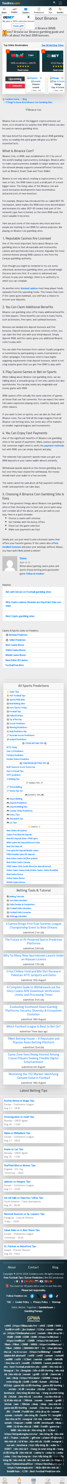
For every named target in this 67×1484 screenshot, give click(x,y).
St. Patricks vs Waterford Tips (20, 1246)
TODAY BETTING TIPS (34, 743)
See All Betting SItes (53, 45)
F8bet (16, 1344)
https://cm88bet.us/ (51, 1344)
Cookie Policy (22, 1302)
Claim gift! (18, 26)
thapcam (18, 1422)
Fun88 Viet (28, 1411)
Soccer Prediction (33, 1277)
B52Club (54, 1381)
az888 (49, 1359)
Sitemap (56, 1302)
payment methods (54, 445)
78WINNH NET (31, 1348)
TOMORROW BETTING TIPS (34, 763)
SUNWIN (37, 1363)
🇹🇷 (26, 1281)
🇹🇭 (46, 1281)
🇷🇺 (36, 1281)
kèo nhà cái (15, 1374)
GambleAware (46, 1307)
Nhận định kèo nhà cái (47, 1467)
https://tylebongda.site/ (20, 1467)
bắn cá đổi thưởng (43, 1370)
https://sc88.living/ (40, 1351)
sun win (11, 1445)
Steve (23, 558)
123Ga (40, 1329)
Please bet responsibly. (34, 1290)
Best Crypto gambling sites (20, 616)
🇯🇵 (41, 1281)
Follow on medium (35, 573)
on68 (32, 1355)
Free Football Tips (13, 1277)
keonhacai (9, 1392)
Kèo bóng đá (38, 1430)
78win (7, 1344)
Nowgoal (8, 1370)
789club (28, 1400)
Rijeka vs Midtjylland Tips (17, 1133)
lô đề (21, 1389)
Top (57, 1460)
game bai (54, 1426)
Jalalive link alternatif (15, 1355)
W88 (13, 1430)
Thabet (14, 1437)
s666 (8, 1325)
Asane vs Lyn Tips (13, 1149)
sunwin (50, 1329)
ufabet (58, 1407)
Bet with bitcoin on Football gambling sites (28, 591)
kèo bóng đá (31, 1415)
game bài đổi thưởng (16, 1407)
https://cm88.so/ (16, 1340)
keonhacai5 (48, 1422)
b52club (8, 1385)
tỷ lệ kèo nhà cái (13, 1400)
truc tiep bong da (22, 1456)
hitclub (42, 1389)
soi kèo (13, 1389)
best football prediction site (25, 1366)
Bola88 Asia (13, 1471)
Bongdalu (26, 1370)
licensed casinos (29, 288)
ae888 (9, 1359)
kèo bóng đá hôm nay (28, 1392)
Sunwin (44, 1381)
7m (44, 1348)
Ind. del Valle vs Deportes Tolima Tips (23, 1197)
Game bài (56, 1374)
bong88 (57, 1415)
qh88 (44, 1366)
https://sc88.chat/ (49, 1336)
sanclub (38, 1359)
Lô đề (45, 1374)
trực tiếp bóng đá (39, 1445)
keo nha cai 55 (13, 1419)
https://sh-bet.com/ (48, 1340)
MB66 (34, 1344)
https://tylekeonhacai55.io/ (18, 1463)
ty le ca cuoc (21, 1351)
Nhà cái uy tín (55, 1333)
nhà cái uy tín (43, 1411)
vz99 (18, 1359)
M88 (9, 1426)
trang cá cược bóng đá (43, 1448)
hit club (38, 1419)
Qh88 (50, 1325)
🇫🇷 (22, 1281)
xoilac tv (55, 1445)
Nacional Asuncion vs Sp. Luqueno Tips (24, 1214)
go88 (37, 1374)
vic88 (37, 1422)
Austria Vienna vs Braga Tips (19, 1100)
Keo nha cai (46, 1407)
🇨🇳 (31, 1281)
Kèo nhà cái (56, 1366)
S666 (58, 1325)
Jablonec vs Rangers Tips (17, 1181)
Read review (23, 70)
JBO (8, 1411)
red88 (29, 1422)
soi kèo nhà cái (53, 1396)
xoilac (60, 1452)
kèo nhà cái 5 (22, 1448)
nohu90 (60, 1355)
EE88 (26, 1336)
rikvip (15, 1378)
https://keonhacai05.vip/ (49, 1463)
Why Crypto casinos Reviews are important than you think (33, 604)
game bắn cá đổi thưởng (27, 1385)
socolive (31, 1389)
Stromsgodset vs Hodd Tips (19, 1116)
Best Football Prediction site (45, 1471)
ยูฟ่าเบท (35, 1437)
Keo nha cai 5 (13, 1363)
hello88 (59, 1359)
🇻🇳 (51, 1281)
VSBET (8, 1448)
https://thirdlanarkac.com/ (22, 1333)
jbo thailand (29, 1329)
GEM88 (46, 1378)
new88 (57, 1351)
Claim (31, 55)
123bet (28, 1359)
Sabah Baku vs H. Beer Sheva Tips (22, 1230)
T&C (9, 1302)
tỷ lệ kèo (52, 1389)
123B (25, 1471)
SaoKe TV (45, 1415)
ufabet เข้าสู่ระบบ (52, 1437)
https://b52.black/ (30, 1378)
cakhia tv (39, 1452)
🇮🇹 (17, 1281)
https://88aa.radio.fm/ (25, 1325)
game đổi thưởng (52, 1385)
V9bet (57, 1419)
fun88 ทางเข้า (12, 1329)
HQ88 (10, 1336)
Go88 (26, 1381)
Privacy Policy (40, 1302)
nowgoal (27, 1419)
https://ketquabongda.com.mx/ (21, 1434)
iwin (9, 1378)
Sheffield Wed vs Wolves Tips (20, 1165)
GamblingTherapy (33, 1311)
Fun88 (16, 1411)
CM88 (31, 1340)
